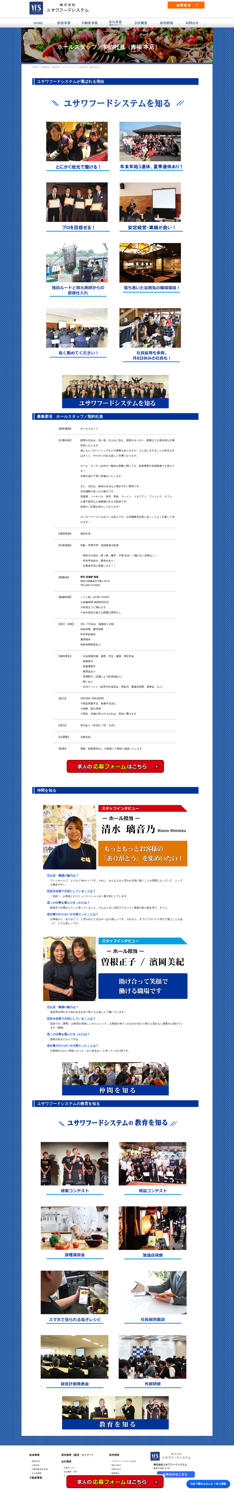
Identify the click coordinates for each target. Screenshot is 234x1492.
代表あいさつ (69, 1468)
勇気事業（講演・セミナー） (77, 1455)
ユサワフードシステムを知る (123, 1461)
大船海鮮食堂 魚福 (40, 1469)
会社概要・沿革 (70, 1472)
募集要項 (115, 1473)
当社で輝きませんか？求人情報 (208, 1483)
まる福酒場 (36, 1473)
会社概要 (66, 1461)
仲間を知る (116, 1469)
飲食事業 (34, 1455)
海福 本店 (36, 1461)
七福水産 (35, 1465)
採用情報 (114, 1455)
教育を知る (116, 1465)
